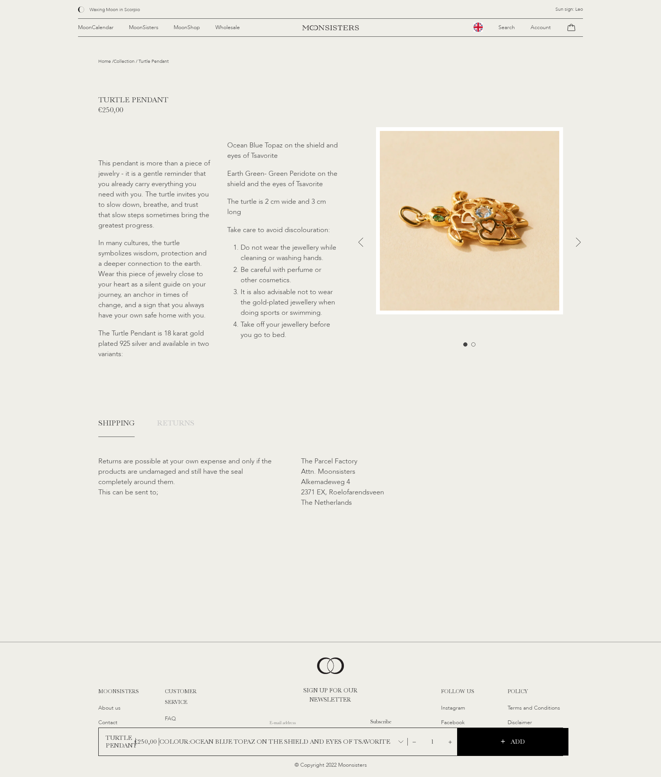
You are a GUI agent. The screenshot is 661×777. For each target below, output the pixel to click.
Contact (107, 722)
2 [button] (473, 344)
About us (109, 708)
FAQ (170, 718)
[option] (469, 220)
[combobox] (478, 27)
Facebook (453, 722)
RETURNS (175, 423)
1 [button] (465, 344)
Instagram (453, 708)
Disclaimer (520, 722)
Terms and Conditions (534, 708)
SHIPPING (116, 423)
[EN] (478, 27)
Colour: (175, 741)
